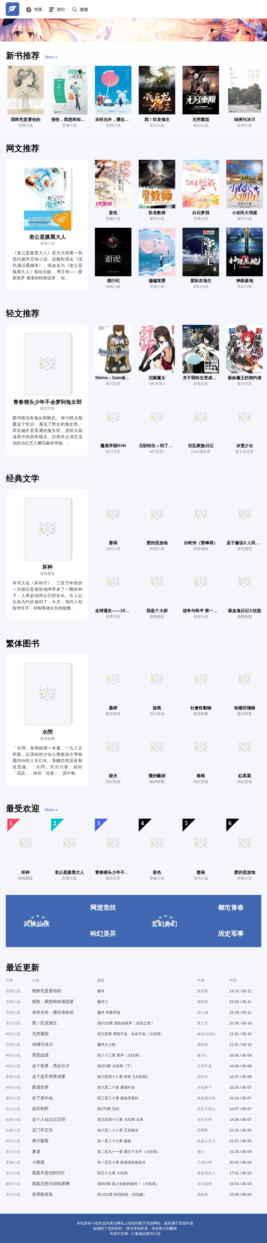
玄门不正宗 (42, 1130)
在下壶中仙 (42, 1098)
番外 (101, 991)
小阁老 (38, 1162)
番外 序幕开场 (108, 1012)
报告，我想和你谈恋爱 (53, 1001)
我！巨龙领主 (44, 1023)
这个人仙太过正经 (48, 1119)
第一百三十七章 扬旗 (114, 1141)
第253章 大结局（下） (115, 1066)
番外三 (102, 1002)
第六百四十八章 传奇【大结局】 (123, 1077)
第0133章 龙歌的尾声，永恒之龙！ (125, 1023)
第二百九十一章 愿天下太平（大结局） (128, 1152)
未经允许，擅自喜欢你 (53, 1012)
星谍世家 (40, 1087)
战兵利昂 (40, 1108)
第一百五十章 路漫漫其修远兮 (121, 1162)
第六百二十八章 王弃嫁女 (117, 1130)
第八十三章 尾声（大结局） (119, 1055)
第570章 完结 (108, 1109)
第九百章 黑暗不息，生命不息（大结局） (130, 1034)
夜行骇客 (40, 1141)
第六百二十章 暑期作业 (116, 1087)
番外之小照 (106, 1044)
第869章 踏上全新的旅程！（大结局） (128, 1184)
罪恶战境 (40, 1055)
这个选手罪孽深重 (48, 1076)
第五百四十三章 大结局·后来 (120, 1119)
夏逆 (36, 1151)
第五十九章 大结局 (112, 1173)
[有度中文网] (12, 9)
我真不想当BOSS (48, 1173)
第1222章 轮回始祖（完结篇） (122, 1194)
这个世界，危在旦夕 (51, 1066)
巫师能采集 (42, 1194)
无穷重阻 (40, 1033)
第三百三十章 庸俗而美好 (117, 1098)
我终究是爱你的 (46, 991)
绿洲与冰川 (42, 1044)
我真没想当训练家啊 (51, 1183)
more (49, 57)
